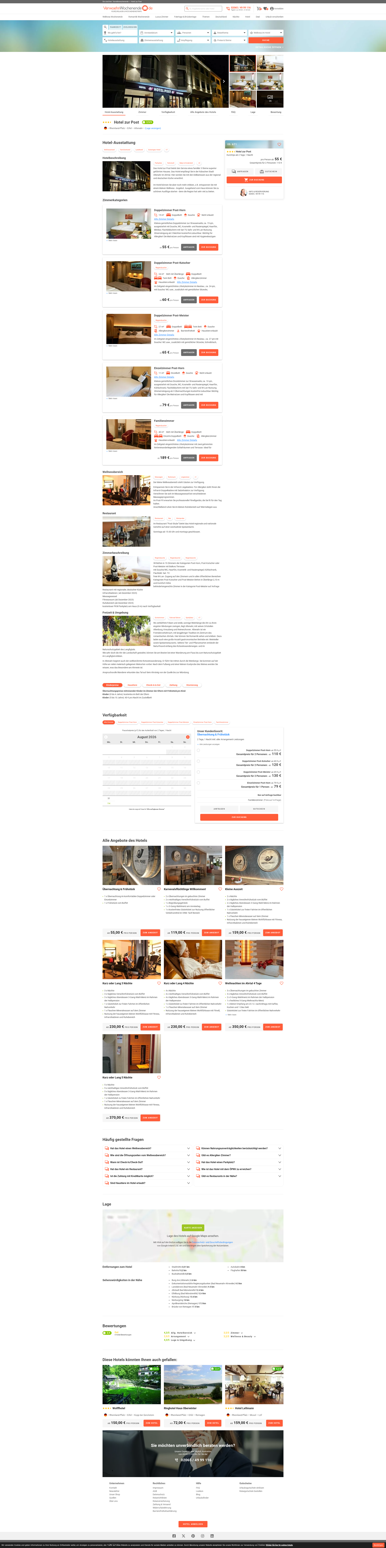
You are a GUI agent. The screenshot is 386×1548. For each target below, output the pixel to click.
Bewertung (276, 112)
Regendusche (161, 268)
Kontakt (113, 1488)
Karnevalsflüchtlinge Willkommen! (185, 889)
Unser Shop (114, 1494)
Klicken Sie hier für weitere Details (279, 1545)
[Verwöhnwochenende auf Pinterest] (193, 1536)
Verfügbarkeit (168, 112)
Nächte (236, 17)
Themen (206, 17)
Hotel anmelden (193, 1524)
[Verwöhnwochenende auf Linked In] (212, 1536)
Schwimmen (159, 618)
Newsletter (114, 1491)
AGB (155, 1491)
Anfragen (189, 247)
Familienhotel (125, 150)
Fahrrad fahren (174, 618)
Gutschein (271, 172)
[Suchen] (187, 8)
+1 (195, 477)
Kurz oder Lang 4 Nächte (179, 983)
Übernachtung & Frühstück (119, 889)
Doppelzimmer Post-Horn (127, 722)
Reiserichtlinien (160, 1498)
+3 (199, 163)
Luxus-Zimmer (161, 17)
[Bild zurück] (107, 81)
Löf (260, 1415)
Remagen (200, 1415)
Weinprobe (180, 518)
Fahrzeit (115, 27)
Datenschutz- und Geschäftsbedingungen (212, 1242)
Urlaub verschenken (274, 17)
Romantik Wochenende (138, 17)
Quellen (112, 1498)
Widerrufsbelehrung (162, 1508)
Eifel (129, 128)
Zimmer (142, 112)
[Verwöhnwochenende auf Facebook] (174, 1536)
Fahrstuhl (170, 163)
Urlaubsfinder (202, 1498)
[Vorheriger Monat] (106, 737)
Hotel (247, 17)
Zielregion (130, 27)
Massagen (159, 477)
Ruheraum (172, 477)
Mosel (253, 1415)
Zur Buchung (208, 247)
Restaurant (159, 518)
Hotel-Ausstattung (114, 112)
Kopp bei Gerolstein (144, 1415)
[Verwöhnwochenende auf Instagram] (202, 1536)
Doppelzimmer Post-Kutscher (152, 722)
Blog (198, 1494)
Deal (258, 17)
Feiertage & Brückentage (185, 17)
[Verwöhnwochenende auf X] (183, 1536)
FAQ (233, 112)
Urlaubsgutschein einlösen (251, 1488)
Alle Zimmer (108, 722)
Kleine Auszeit (234, 889)
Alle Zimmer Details (164, 219)
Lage (253, 112)
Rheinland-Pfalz (117, 128)
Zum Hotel (152, 1423)
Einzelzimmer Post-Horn (202, 722)
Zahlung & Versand (162, 1504)
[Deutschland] (105, 128)
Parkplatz (158, 163)
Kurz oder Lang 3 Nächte (117, 983)
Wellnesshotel (109, 150)
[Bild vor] (223, 81)
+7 (167, 150)
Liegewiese (185, 477)
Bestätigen (378, 1545)
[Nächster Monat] (188, 737)
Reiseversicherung (161, 1501)
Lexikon (199, 1491)
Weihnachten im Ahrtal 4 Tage (243, 983)
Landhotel (139, 150)
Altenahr (138, 128)
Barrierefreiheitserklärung (165, 1511)
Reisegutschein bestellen (250, 1491)
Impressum (158, 1488)
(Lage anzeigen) (153, 128)
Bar (169, 518)
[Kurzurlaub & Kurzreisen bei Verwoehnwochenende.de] (128, 8)
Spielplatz (189, 618)
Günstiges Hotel (154, 150)
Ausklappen (195, 1333)
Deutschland (221, 17)
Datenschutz (159, 1494)
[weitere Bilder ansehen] (242, 81)
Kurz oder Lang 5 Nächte (117, 1077)
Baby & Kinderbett (186, 163)
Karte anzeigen (193, 1228)
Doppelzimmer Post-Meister (178, 722)
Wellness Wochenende (113, 17)
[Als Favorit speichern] (279, 144)
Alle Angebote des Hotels (203, 112)
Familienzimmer (222, 722)
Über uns (113, 1501)
